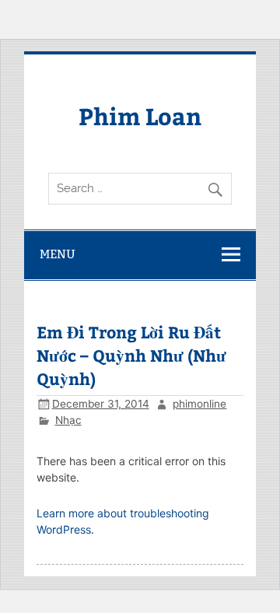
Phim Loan (140, 115)
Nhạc (68, 420)
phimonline (199, 404)
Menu (57, 254)
